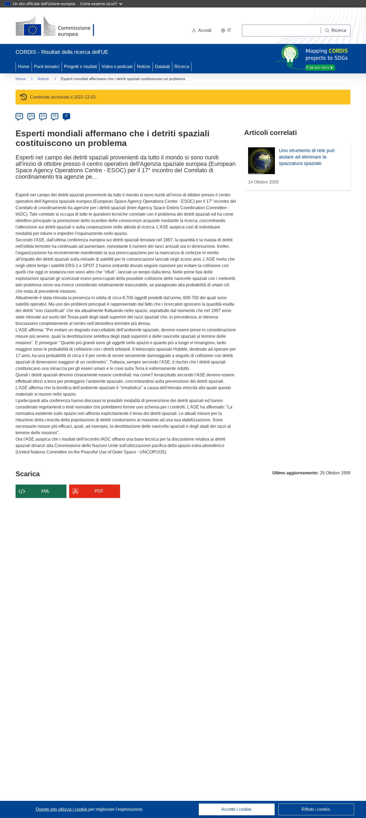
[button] (226, 30)
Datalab (162, 66)
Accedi (204, 30)
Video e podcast (117, 66)
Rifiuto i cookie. (316, 809)
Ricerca (181, 66)
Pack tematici (46, 66)
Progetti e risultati (80, 66)
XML (45, 491)
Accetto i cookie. (236, 809)
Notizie (143, 66)
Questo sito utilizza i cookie (62, 809)
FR (55, 116)
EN (31, 116)
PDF (99, 491)
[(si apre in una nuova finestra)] (58, 26)
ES (43, 116)
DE (19, 116)
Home (23, 66)
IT (66, 116)
